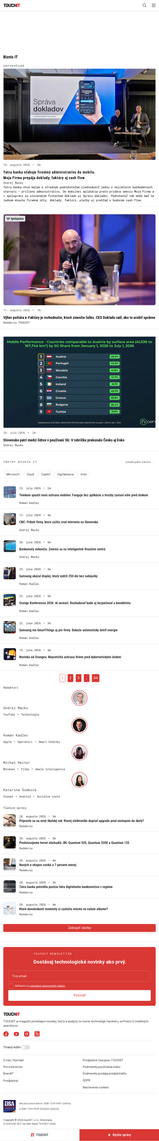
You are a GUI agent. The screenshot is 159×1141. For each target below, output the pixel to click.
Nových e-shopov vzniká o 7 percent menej (47, 865)
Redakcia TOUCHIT (16, 322)
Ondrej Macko (13, 183)
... (87, 678)
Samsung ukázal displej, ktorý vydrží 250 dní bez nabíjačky (58, 576)
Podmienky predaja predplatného (104, 1073)
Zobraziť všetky (79, 928)
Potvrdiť (79, 995)
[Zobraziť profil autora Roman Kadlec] (79, 725)
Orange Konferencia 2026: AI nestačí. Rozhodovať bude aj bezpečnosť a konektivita (75, 603)
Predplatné (10, 1080)
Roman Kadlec (29, 502)
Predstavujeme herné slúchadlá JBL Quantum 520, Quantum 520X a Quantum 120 (74, 843)
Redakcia (26, 826)
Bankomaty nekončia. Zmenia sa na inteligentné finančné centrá (62, 549)
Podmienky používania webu (101, 1067)
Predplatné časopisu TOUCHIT (103, 1060)
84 (96, 678)
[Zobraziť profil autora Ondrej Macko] (79, 698)
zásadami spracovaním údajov (47, 985)
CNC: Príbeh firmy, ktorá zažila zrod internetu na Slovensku (58, 522)
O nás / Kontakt (13, 1060)
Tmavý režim (12, 1047)
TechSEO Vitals (47, 1123)
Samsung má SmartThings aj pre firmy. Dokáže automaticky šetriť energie (68, 630)
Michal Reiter (16, 762)
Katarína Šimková (19, 790)
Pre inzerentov (13, 1067)
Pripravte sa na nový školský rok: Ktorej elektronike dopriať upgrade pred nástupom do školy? (81, 821)
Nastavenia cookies (96, 1087)
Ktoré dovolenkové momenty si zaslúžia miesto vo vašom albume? (63, 909)
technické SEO (14, 1123)
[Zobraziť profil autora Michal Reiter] (79, 752)
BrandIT (8, 1073)
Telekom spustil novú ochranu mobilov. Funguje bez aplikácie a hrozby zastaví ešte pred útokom (83, 495)
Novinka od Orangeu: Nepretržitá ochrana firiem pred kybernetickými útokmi (70, 657)
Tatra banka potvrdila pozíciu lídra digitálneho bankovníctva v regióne (66, 887)
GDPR (86, 1080)
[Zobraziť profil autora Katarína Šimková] (79, 780)
